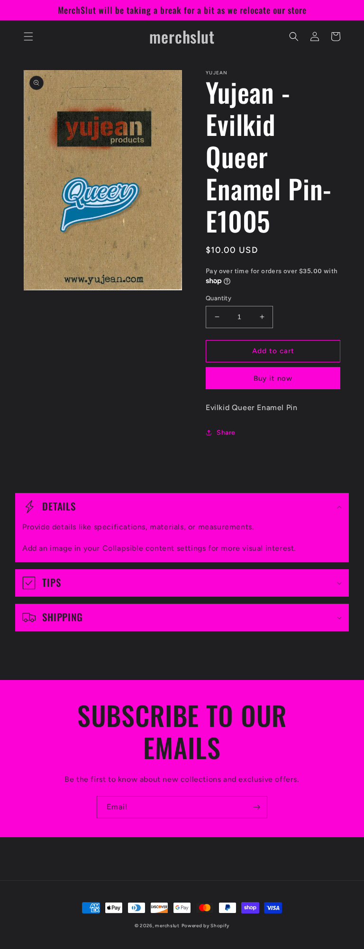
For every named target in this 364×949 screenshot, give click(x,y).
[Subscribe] (256, 807)
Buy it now (273, 378)
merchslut (167, 925)
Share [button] (226, 433)
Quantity (218, 298)
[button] (28, 36)
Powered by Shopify (206, 925)
